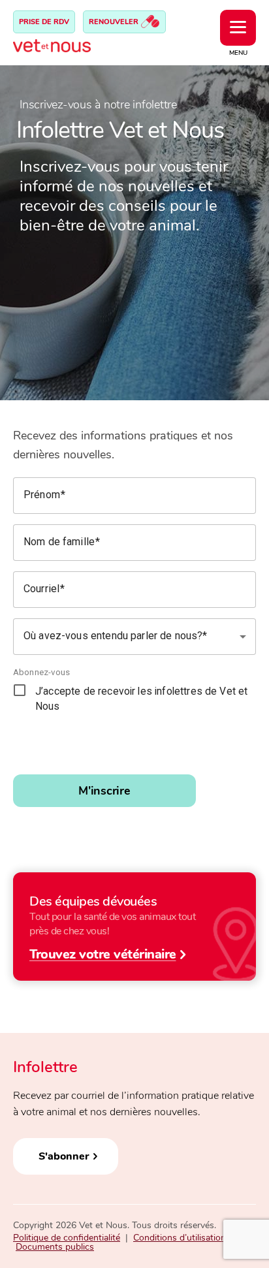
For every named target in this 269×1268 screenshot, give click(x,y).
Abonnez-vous (42, 672)
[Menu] (238, 28)
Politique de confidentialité (66, 1237)
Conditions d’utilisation (179, 1237)
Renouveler (114, 22)
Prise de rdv (44, 22)
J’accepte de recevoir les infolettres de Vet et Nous (141, 699)
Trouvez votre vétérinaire (102, 953)
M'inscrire (104, 791)
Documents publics (55, 1247)
